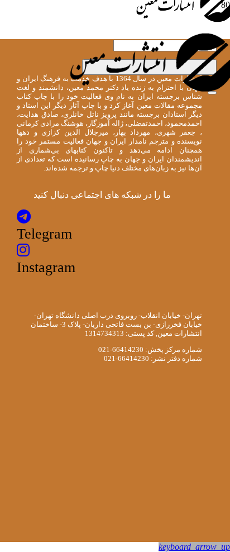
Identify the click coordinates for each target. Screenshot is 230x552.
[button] (194, 546)
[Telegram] (24, 217)
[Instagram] (23, 250)
